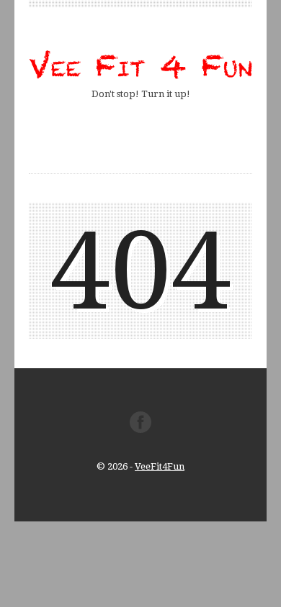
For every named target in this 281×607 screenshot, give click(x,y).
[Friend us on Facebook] (140, 429)
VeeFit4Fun (159, 466)
